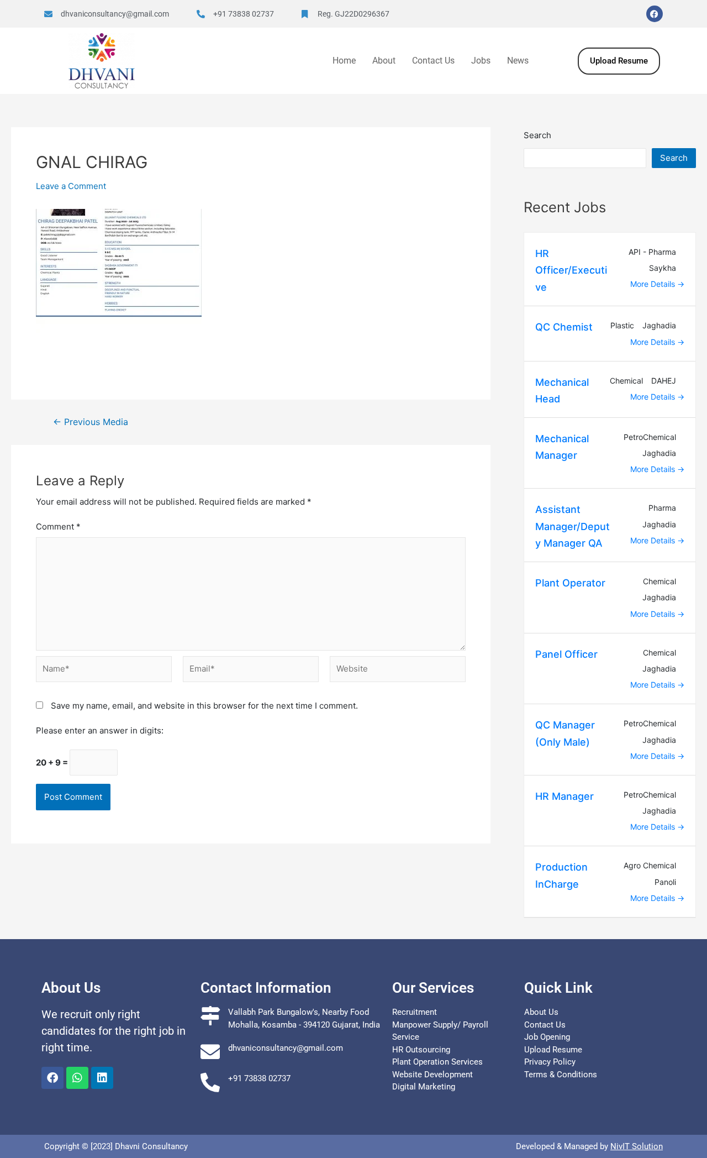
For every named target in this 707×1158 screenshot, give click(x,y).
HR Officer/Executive (571, 270)
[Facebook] (654, 14)
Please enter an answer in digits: (99, 730)
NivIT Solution (636, 1146)
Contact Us (433, 60)
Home (344, 60)
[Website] (398, 672)
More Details (653, 284)
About (383, 60)
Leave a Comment (71, 186)
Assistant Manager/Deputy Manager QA (572, 526)
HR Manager (564, 796)
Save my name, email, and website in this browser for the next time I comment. (204, 705)
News (518, 60)
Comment (58, 526)
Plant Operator (570, 583)
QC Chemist (564, 327)
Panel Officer (566, 654)
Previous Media (90, 422)
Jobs (480, 60)
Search (537, 135)
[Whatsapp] (77, 1078)
